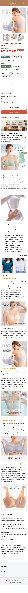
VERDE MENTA (6, 60)
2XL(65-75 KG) (15, 70)
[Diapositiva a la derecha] (26, 38)
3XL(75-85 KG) (6, 73)
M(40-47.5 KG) (6, 66)
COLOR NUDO (5, 57)
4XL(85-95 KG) (16, 73)
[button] (3, 3)
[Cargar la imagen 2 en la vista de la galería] (14, 37)
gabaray (11, 582)
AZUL (14, 60)
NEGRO (14, 57)
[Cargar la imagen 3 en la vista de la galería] (21, 37)
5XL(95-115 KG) (6, 76)
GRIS (19, 57)
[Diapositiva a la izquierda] (1, 38)
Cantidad (4, 81)
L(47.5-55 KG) (16, 66)
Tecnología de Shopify (18, 582)
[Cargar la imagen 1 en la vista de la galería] (7, 37)
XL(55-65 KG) (5, 70)
